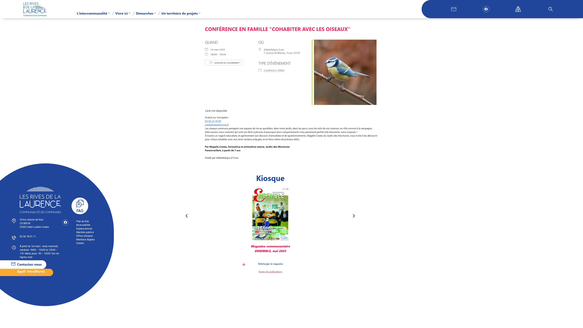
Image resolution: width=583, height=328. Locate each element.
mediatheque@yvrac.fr (217, 124)
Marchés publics (85, 232)
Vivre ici (121, 13)
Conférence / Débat (274, 70)
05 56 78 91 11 (28, 236)
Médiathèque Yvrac (274, 49)
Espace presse (84, 228)
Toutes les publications (270, 271)
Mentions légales (85, 239)
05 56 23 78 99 (213, 121)
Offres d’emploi (84, 235)
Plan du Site (82, 221)
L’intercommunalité (92, 13)
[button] (550, 9)
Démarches (144, 13)
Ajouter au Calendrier (226, 63)
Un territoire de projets (179, 13)
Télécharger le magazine (270, 263)
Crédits (80, 243)
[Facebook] (486, 9)
